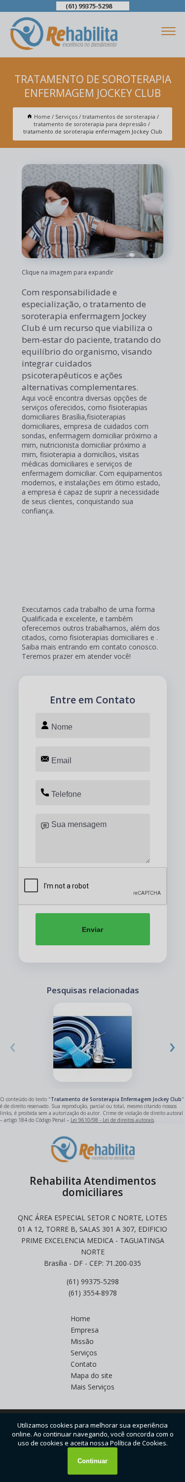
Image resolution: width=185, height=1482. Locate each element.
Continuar (92, 1461)
